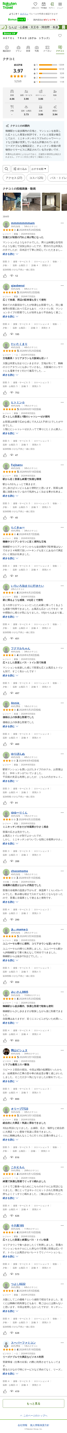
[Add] (60, 35)
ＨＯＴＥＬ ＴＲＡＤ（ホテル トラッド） (27, 38)
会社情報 (22, 1425)
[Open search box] (6, 169)
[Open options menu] (62, 223)
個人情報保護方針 (39, 1425)
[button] (12, 202)
